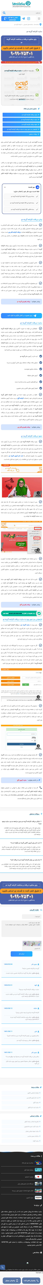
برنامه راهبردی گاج (25, 605)
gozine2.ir (22, 99)
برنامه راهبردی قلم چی (23, 427)
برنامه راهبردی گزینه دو (23, 301)
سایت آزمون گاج (21, 780)
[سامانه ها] (39, 25)
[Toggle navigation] (39, 19)
